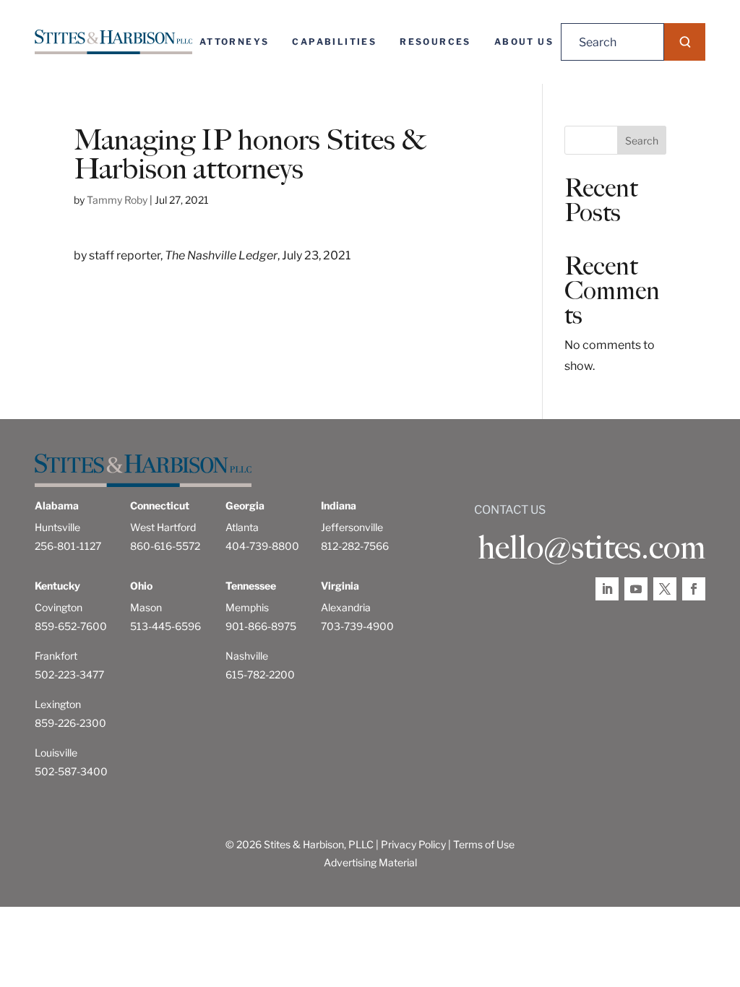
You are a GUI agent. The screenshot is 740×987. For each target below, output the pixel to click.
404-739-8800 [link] (262, 546)
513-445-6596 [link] (165, 626)
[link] (113, 42)
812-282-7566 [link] (355, 546)
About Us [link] (524, 41)
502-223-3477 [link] (69, 674)
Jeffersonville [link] (352, 527)
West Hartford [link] (163, 527)
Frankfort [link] (56, 656)
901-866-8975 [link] (260, 626)
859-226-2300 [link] (70, 723)
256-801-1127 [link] (68, 546)
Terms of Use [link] (484, 844)
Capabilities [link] (334, 41)
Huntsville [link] (57, 527)
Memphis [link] (247, 607)
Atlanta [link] (242, 527)
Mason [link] (146, 607)
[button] (684, 42)
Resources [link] (435, 41)
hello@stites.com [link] (591, 547)
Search (641, 140)
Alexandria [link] (346, 607)
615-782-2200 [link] (260, 674)
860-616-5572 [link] (165, 546)
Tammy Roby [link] (117, 200)
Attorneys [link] (234, 41)
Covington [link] (58, 607)
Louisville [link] (56, 752)
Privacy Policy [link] (413, 844)
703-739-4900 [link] (357, 626)
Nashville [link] (246, 656)
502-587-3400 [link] (71, 771)
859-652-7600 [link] (71, 626)
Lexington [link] (58, 704)
